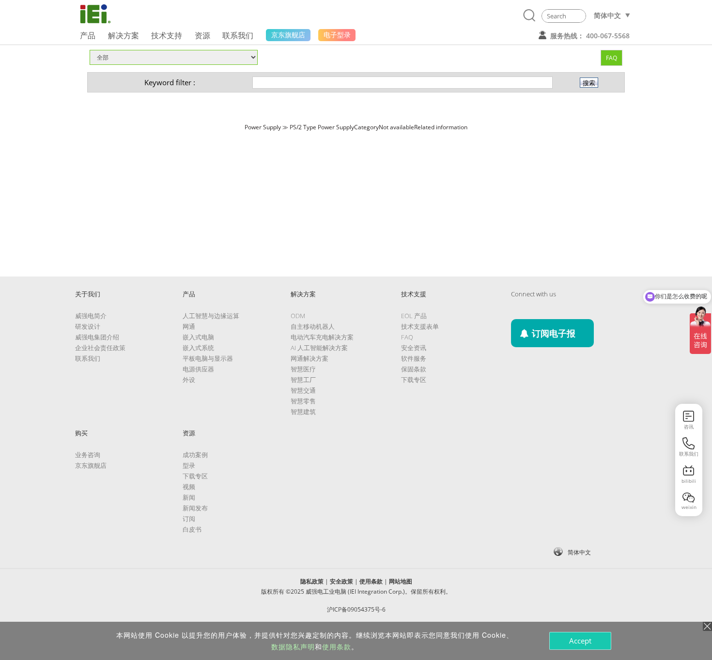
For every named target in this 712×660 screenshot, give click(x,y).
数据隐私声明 (293, 646)
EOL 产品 (414, 315)
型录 (189, 465)
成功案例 (195, 454)
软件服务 (413, 358)
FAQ (611, 58)
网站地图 (400, 581)
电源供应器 (198, 369)
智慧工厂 (303, 379)
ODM (298, 315)
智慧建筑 (303, 411)
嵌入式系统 (198, 347)
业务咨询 (87, 454)
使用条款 (371, 581)
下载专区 (413, 379)
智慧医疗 (303, 369)
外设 (189, 379)
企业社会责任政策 (100, 347)
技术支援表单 (420, 326)
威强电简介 (91, 315)
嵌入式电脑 (198, 337)
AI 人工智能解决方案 (319, 347)
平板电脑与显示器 (208, 358)
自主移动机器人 (313, 326)
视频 (189, 486)
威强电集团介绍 (97, 337)
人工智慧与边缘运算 (211, 315)
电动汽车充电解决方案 (322, 337)
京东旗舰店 (91, 465)
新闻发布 (195, 508)
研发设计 (87, 326)
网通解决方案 (309, 358)
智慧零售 (303, 401)
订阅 (189, 518)
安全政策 (341, 581)
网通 (189, 326)
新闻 (189, 497)
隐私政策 (312, 581)
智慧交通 (303, 390)
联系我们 (87, 358)
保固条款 (413, 369)
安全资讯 (413, 347)
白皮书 (192, 529)
